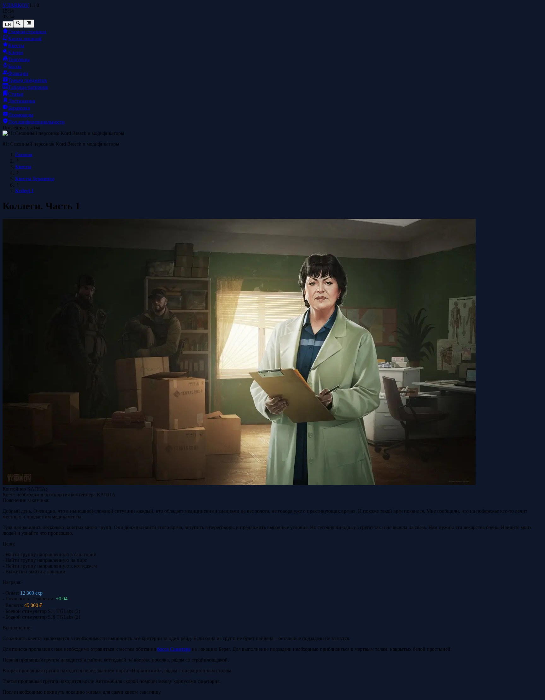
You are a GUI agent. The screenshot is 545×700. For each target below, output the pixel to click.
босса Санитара (173, 649)
